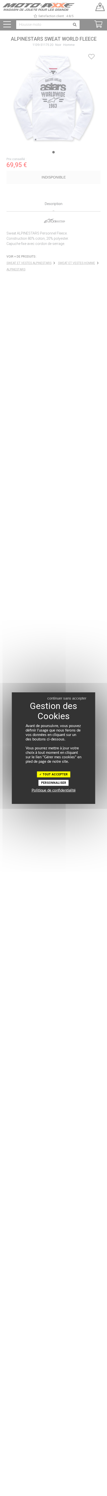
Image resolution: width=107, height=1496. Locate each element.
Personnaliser (53, 783)
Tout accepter (55, 774)
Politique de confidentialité (54, 790)
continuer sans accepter (66, 698)
